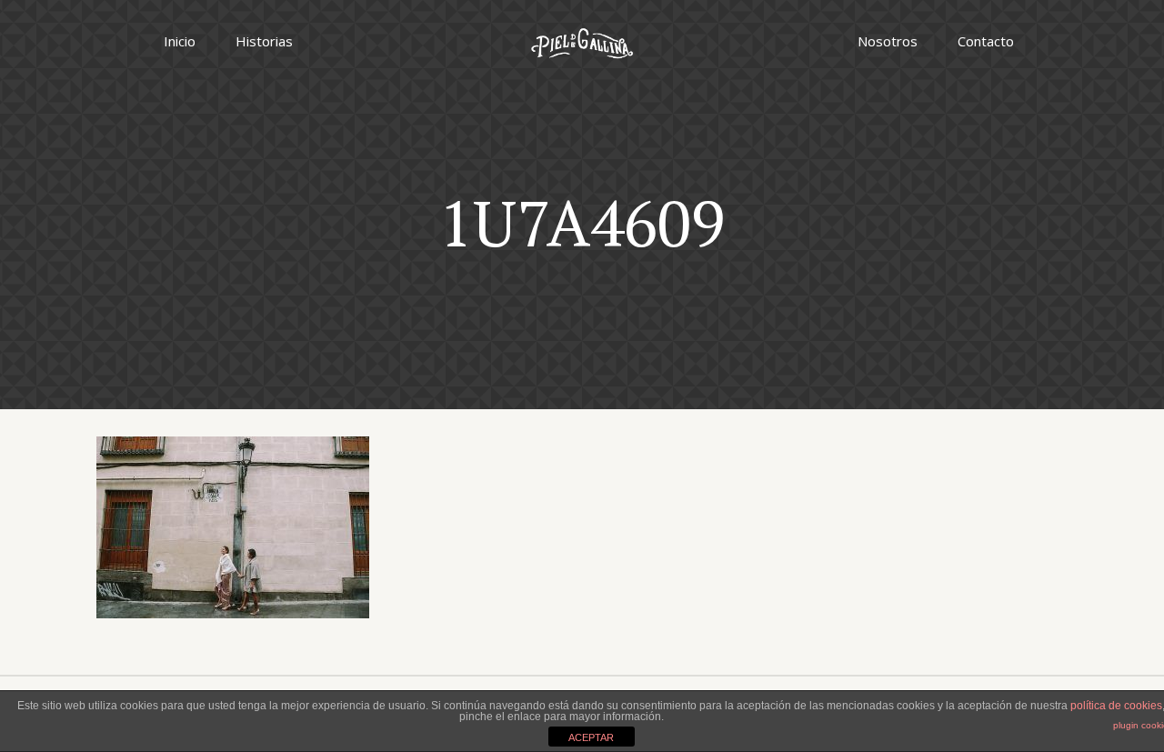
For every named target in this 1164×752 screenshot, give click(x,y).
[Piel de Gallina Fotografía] (581, 41)
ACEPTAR (591, 737)
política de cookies (1116, 705)
